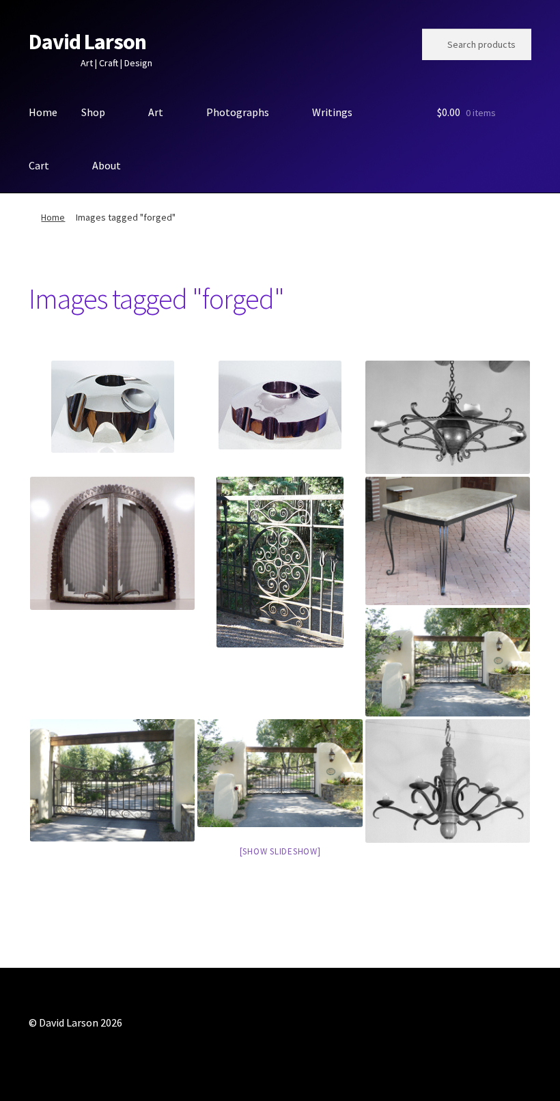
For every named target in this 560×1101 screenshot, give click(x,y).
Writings (332, 112)
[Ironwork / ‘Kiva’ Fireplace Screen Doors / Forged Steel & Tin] (112, 543)
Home (43, 112)
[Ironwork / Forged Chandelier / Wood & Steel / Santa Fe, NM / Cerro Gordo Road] (447, 781)
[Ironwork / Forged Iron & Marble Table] (447, 541)
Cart (39, 165)
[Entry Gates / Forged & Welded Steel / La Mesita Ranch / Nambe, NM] (112, 780)
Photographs (237, 112)
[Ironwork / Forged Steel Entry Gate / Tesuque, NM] (279, 562)
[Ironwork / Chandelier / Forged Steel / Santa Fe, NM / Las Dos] (447, 417)
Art (155, 112)
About (106, 165)
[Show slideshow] (280, 851)
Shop (93, 112)
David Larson (87, 41)
